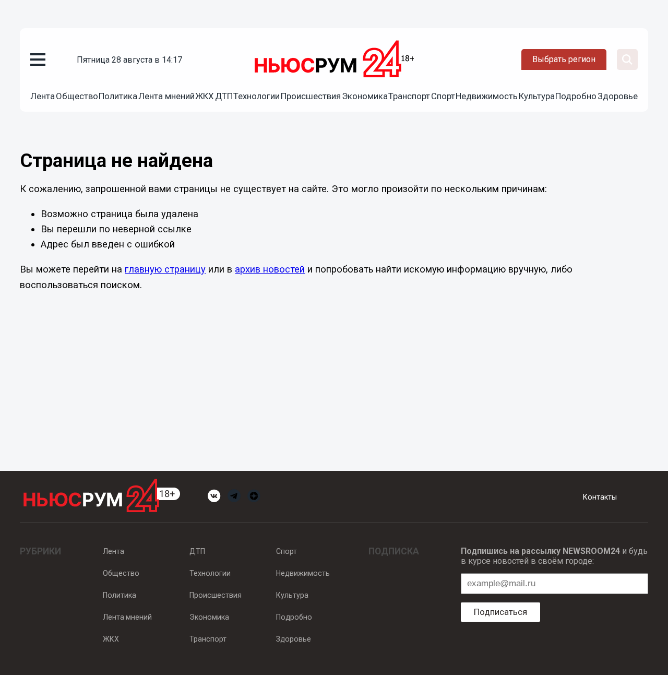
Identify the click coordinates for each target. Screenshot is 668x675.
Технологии (256, 96)
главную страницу (165, 269)
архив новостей (270, 269)
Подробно (576, 96)
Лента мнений (166, 96)
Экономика (365, 96)
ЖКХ (204, 96)
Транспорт (409, 96)
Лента (42, 96)
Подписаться (500, 612)
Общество (77, 96)
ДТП (224, 96)
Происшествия (311, 96)
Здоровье (618, 96)
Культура (537, 96)
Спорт (443, 96)
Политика (118, 96)
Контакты (600, 497)
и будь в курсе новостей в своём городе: (554, 556)
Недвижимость (487, 96)
